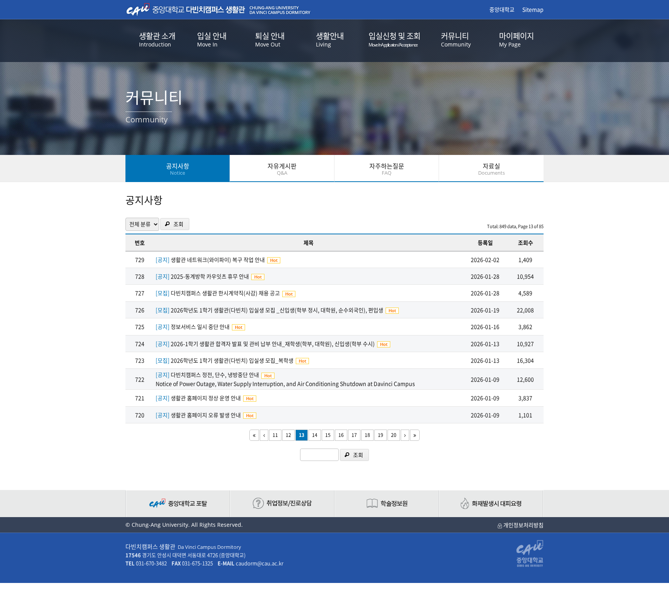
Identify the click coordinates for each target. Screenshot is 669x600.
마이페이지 (516, 39)
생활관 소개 (157, 39)
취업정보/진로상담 (282, 503)
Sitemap (533, 9)
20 (393, 435)
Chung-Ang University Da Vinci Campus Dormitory (218, 9)
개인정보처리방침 (523, 525)
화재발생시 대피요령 (491, 503)
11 (275, 435)
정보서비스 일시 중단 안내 (200, 326)
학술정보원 (386, 503)
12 (288, 435)
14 (314, 435)
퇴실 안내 (270, 39)
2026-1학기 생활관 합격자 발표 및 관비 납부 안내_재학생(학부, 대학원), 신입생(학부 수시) (273, 343)
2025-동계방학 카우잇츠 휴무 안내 (210, 276)
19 (380, 435)
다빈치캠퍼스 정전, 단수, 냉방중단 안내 (215, 374)
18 (367, 435)
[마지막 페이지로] (415, 435)
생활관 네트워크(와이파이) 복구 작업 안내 (218, 259)
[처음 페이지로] (254, 435)
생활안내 (330, 39)
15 (328, 435)
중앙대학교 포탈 (177, 503)
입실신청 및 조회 (394, 39)
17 (354, 435)
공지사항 (177, 168)
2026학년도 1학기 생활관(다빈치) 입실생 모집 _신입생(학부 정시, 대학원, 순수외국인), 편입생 (277, 310)
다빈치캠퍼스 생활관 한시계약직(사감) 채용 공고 (225, 293)
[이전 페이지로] (264, 435)
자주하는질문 (386, 168)
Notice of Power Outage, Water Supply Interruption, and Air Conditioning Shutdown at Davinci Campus (285, 383)
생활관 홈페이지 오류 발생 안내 (206, 415)
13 (301, 435)
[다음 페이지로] (405, 435)
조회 (178, 224)
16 (341, 435)
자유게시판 (282, 168)
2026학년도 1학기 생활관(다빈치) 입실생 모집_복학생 (232, 360)
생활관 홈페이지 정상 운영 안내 (206, 398)
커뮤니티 (456, 39)
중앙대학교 (502, 9)
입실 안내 (211, 39)
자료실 (491, 168)
